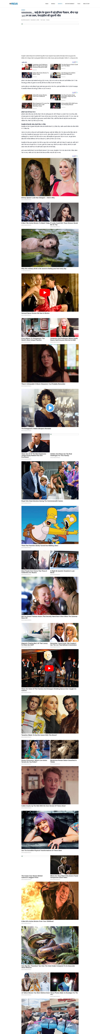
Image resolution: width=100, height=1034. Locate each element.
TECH (78, 3)
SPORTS (60, 3)
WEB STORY (86, 3)
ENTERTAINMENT (69, 3)
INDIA (46, 3)
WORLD (53, 3)
